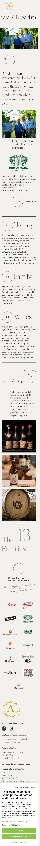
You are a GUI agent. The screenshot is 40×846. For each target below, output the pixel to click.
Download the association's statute (16, 764)
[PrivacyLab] (15, 825)
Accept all (19, 831)
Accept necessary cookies (19, 837)
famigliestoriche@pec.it (12, 742)
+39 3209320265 (10, 778)
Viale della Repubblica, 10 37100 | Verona (13, 753)
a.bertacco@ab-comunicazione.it (16, 781)
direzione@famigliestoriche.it (14, 739)
